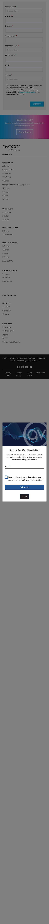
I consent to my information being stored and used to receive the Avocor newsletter (25, 478)
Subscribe (24, 487)
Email (8, 466)
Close (24, 496)
